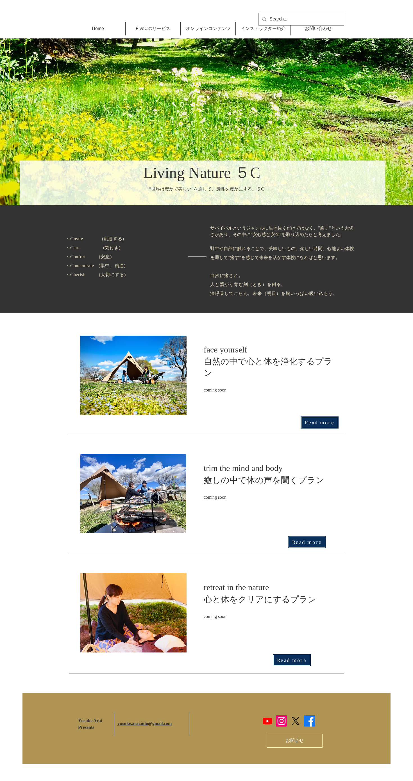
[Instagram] (281, 721)
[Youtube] (267, 721)
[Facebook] (309, 721)
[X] (295, 721)
